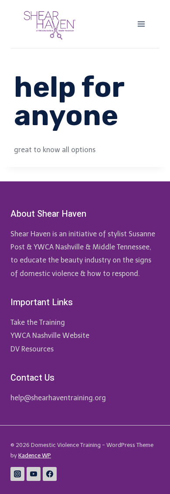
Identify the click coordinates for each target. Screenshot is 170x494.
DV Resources (32, 349)
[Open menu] (141, 24)
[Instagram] (17, 474)
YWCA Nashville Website (49, 335)
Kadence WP (34, 455)
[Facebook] (50, 474)
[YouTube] (34, 474)
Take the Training (37, 322)
